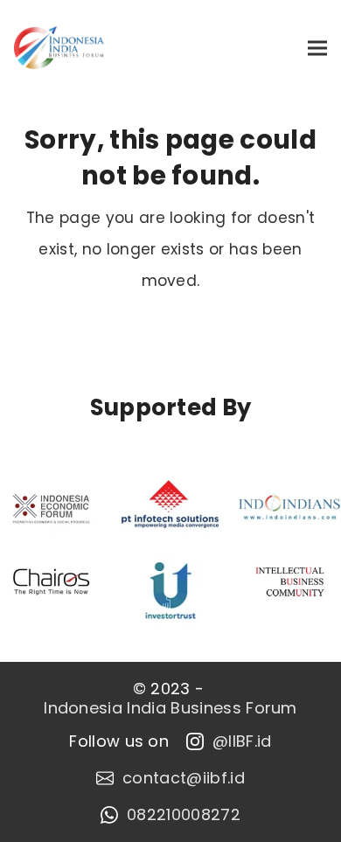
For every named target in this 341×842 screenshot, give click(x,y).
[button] (317, 47)
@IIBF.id (242, 741)
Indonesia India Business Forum (170, 708)
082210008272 (183, 815)
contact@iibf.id (183, 778)
